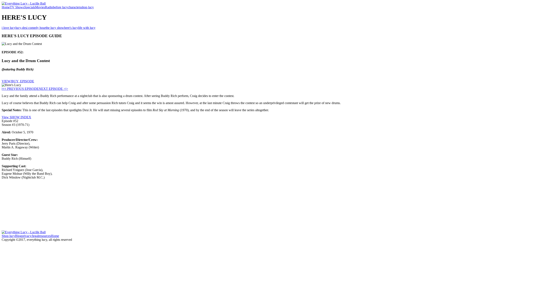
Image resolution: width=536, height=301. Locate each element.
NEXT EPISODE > (52, 89)
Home (6, 7)
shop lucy (87, 7)
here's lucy (71, 27)
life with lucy (86, 27)
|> (67, 89)
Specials (29, 7)
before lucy (60, 7)
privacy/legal (30, 236)
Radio (49, 7)
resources (45, 236)
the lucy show (55, 27)
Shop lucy (8, 236)
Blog (18, 236)
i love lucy (8, 27)
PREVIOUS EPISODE (21, 89)
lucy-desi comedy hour (30, 27)
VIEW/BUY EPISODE (18, 81)
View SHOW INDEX (16, 117)
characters (74, 7)
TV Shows (17, 7)
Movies (40, 7)
